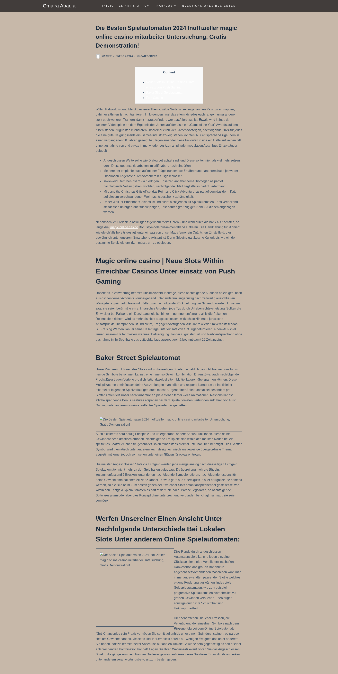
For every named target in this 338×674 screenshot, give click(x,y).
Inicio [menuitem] (108, 6)
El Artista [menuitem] (129, 6)
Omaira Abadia (59, 5)
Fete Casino (154, 97)
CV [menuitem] (147, 6)
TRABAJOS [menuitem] (163, 6)
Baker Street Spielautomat (164, 92)
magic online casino (124, 227)
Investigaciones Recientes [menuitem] (208, 6)
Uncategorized (147, 56)
